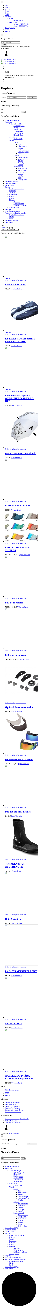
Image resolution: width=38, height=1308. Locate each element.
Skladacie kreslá (10, 183)
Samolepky (21, 159)
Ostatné (20, 165)
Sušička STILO (13, 1023)
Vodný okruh (22, 170)
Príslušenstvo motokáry (13, 211)
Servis (11, 218)
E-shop (7, 7)
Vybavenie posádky (15, 124)
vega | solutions (14, 1133)
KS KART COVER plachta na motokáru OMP (20, 340)
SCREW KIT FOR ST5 (18, 505)
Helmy (11, 198)
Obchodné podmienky (12, 1102)
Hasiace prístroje (23, 150)
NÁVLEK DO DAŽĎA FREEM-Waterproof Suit (19, 1077)
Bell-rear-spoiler (14, 602)
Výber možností (16, 510)
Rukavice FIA (18, 131)
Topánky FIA (18, 129)
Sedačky (20, 153)
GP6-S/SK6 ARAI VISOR (19, 759)
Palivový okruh (23, 168)
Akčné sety (13, 137)
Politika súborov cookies (13, 1112)
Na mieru (8, 17)
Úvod (7, 5)
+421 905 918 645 (11, 1121)
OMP (7, 15)
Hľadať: (3, 97)
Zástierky (21, 163)
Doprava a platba (10, 1104)
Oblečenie (17, 202)
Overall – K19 (18, 20)
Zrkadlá (20, 161)
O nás (7, 11)
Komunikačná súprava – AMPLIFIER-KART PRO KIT (19, 398)
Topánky (12, 192)
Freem (7, 13)
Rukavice (12, 191)
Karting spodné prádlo (16, 189)
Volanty (20, 148)
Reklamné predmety (20, 205)
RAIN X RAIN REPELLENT (21, 971)
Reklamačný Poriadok (12, 1108)
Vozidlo (11, 140)
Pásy (19, 144)
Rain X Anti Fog (14, 919)
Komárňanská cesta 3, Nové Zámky (17, 1119)
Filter (23, 112)
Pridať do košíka (16, 289)
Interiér (16, 142)
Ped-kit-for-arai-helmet (18, 811)
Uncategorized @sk (11, 181)
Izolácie (20, 174)
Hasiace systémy (23, 152)
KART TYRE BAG (15, 284)
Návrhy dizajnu (10, 28)
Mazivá (11, 217)
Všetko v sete (18, 139)
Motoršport (13, 22)
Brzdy (20, 178)
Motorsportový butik (12, 120)
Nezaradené (9, 222)
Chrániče (12, 196)
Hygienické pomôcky (16, 215)
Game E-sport (9, 185)
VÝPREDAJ (9, 9)
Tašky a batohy (19, 204)
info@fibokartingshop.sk (13, 1122)
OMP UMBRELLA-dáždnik (20, 453)
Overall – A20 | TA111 (21, 24)
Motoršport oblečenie (12, 1090)
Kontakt (7, 31)
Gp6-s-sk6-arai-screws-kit (19, 707)
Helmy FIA (17, 127)
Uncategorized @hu (11, 220)
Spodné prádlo (18, 133)
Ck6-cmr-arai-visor (15, 655)
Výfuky (20, 176)
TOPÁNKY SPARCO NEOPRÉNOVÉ (16, 865)
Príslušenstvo (22, 146)
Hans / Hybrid (18, 135)
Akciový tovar (14, 207)
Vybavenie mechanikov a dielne (15, 213)
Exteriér (16, 155)
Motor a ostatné (19, 166)
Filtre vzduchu (22, 172)
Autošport (8, 122)
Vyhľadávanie (32, 97)
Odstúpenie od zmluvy (12, 1106)
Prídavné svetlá (23, 157)
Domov (3, 228)
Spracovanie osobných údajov (15, 1110)
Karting (11, 18)
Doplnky (8, 209)
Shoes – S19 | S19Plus (21, 26)
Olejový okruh (22, 179)
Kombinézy (13, 194)
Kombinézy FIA (19, 126)
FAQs (7, 30)
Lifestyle (12, 200)
